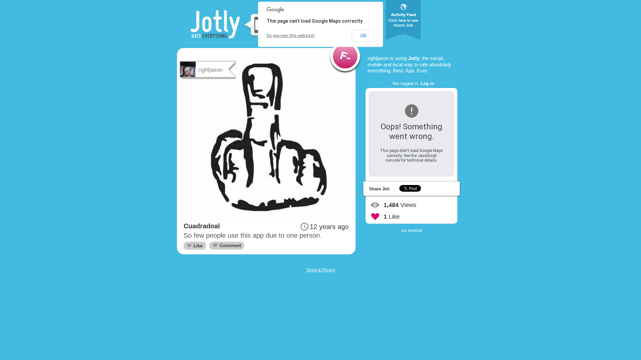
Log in (427, 83)
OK (363, 35)
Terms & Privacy (320, 270)
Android (415, 230)
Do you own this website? (291, 35)
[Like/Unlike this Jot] (195, 246)
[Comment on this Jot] (226, 246)
